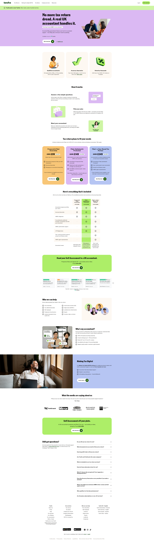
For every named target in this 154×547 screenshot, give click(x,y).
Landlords (86, 517)
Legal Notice (75, 538)
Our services (68, 506)
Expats (85, 515)
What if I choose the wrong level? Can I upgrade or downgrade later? (90, 472)
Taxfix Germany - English (103, 509)
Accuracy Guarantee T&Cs (98, 538)
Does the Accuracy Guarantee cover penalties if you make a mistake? (93, 479)
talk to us (60, 41)
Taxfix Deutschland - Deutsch (103, 507)
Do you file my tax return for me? (85, 442)
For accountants (50, 517)
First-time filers (85, 507)
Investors (86, 511)
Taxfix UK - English (103, 506)
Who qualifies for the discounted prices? (87, 491)
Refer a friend (51, 519)
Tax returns (68, 507)
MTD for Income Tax (68, 517)
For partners (51, 513)
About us (51, 507)
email (89, 534)
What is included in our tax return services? (88, 462)
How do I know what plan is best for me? (87, 467)
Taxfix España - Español (103, 511)
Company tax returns (68, 511)
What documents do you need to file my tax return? (90, 447)
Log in (139, 3)
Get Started (52, 179)
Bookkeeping (68, 515)
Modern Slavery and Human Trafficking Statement (51, 523)
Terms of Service (67, 538)
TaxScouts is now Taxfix (50, 521)
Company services (46, 3)
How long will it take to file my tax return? (88, 452)
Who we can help (86, 506)
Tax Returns (16, 3)
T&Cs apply (79, 74)
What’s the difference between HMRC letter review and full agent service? (93, 485)
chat (85, 534)
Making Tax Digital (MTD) (27, 3)
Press (51, 509)
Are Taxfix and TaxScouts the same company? (89, 457)
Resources (54, 3)
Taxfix (50, 506)
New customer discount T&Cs (85, 538)
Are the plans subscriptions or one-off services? (90, 496)
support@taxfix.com (54, 446)
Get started (146, 2)
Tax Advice (37, 3)
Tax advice (68, 509)
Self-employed (86, 509)
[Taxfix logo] (7, 3)
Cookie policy (52, 538)
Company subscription (68, 513)
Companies (85, 519)
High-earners (86, 513)
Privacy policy (59, 538)
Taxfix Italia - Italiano (103, 513)
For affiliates (51, 515)
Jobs (51, 511)
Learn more (81, 380)
